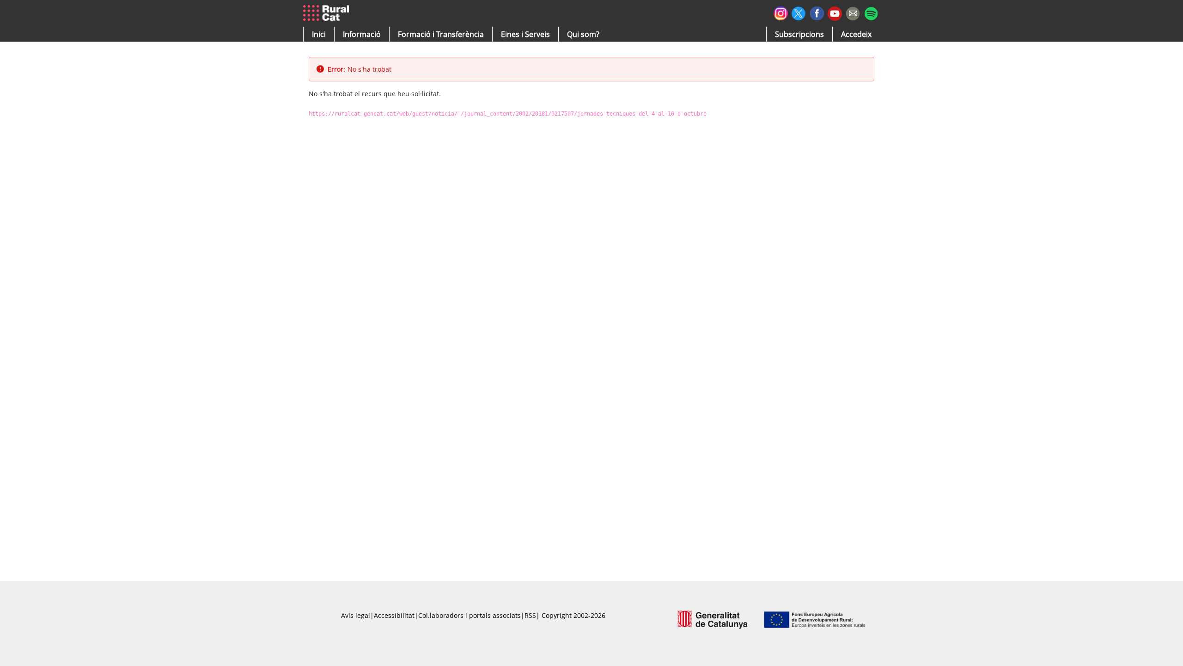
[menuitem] (441, 34)
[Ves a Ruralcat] (328, 13)
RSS (530, 615)
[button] (319, 34)
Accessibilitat (394, 615)
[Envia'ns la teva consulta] (853, 12)
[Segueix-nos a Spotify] (871, 12)
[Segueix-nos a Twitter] (799, 12)
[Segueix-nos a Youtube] (835, 12)
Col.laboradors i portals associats (469, 615)
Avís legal (355, 615)
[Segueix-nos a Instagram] (781, 12)
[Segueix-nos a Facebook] (817, 12)
